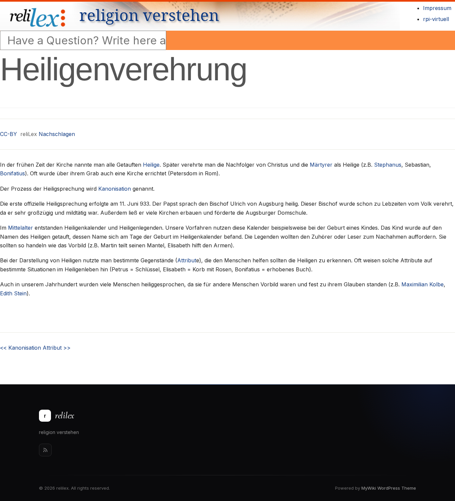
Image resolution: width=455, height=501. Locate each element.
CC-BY (8, 134)
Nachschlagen (57, 134)
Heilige (151, 164)
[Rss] (45, 450)
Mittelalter (20, 227)
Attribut (186, 260)
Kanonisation (114, 188)
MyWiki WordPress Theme (388, 488)
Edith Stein (13, 293)
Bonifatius (12, 173)
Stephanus (387, 164)
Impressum (437, 8)
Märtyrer (321, 164)
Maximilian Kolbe (422, 284)
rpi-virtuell (436, 19)
